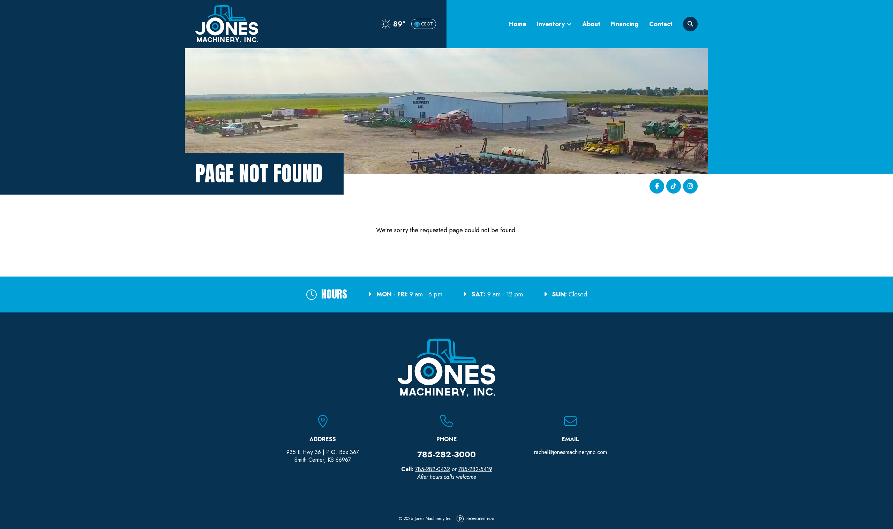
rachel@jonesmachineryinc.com (570, 452)
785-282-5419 (475, 469)
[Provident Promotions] (475, 519)
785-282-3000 (446, 454)
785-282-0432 (432, 469)
